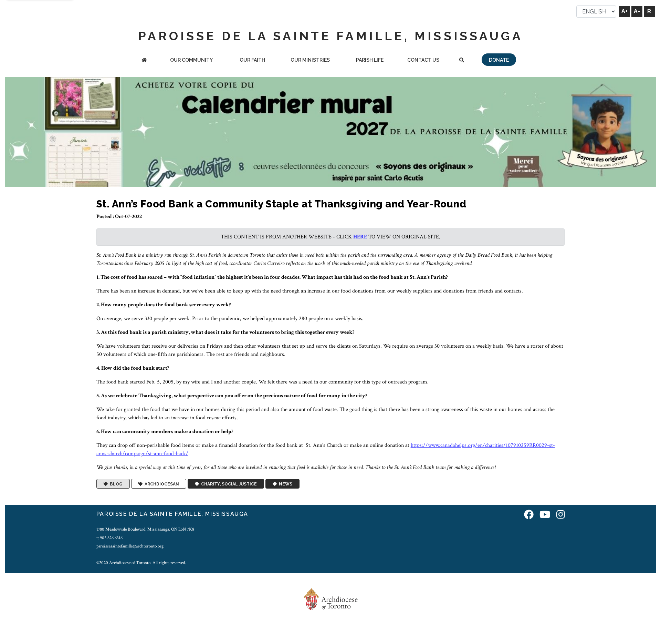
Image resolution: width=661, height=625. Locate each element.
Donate (499, 60)
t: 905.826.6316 (109, 538)
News (284, 483)
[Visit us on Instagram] (560, 515)
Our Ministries (310, 60)
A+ (624, 11)
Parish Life (370, 60)
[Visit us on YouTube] (544, 515)
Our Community (191, 60)
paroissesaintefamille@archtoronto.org (130, 546)
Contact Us (423, 60)
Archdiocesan (161, 483)
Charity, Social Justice (228, 483)
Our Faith (252, 60)
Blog (115, 483)
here (360, 236)
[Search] (461, 60)
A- (637, 11)
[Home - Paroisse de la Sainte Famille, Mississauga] (144, 60)
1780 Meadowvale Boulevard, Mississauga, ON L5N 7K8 (145, 529)
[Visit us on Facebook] (529, 515)
